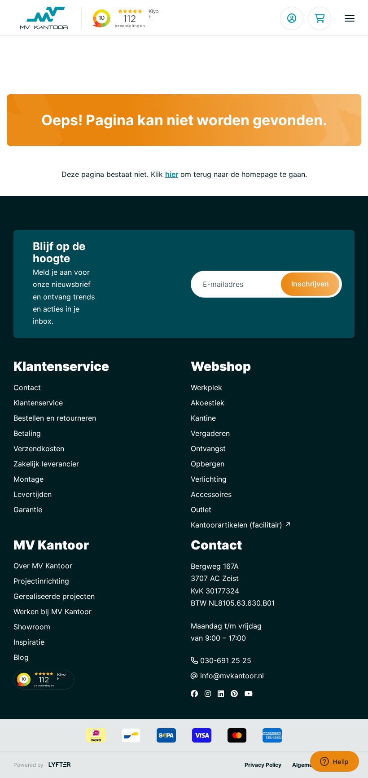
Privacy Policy (263, 764)
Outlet (201, 509)
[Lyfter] (59, 765)
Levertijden (32, 494)
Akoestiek (207, 402)
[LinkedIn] (223, 693)
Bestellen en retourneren (54, 417)
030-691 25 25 (224, 660)
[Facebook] (196, 693)
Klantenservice (38, 402)
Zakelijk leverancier (46, 463)
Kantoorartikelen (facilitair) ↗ (241, 524)
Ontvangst (208, 448)
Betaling (27, 433)
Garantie (27, 509)
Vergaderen (210, 433)
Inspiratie (28, 641)
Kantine (203, 417)
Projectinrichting (41, 580)
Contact (27, 387)
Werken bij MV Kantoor (52, 611)
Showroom (31, 626)
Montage (28, 479)
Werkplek (206, 387)
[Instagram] (210, 693)
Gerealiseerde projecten (54, 596)
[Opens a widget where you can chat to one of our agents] (334, 762)
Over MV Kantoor (42, 565)
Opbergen (207, 463)
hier (171, 174)
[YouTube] (251, 693)
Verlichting (209, 479)
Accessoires (211, 494)
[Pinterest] (236, 693)
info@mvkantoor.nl (231, 675)
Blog (21, 657)
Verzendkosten (38, 448)
